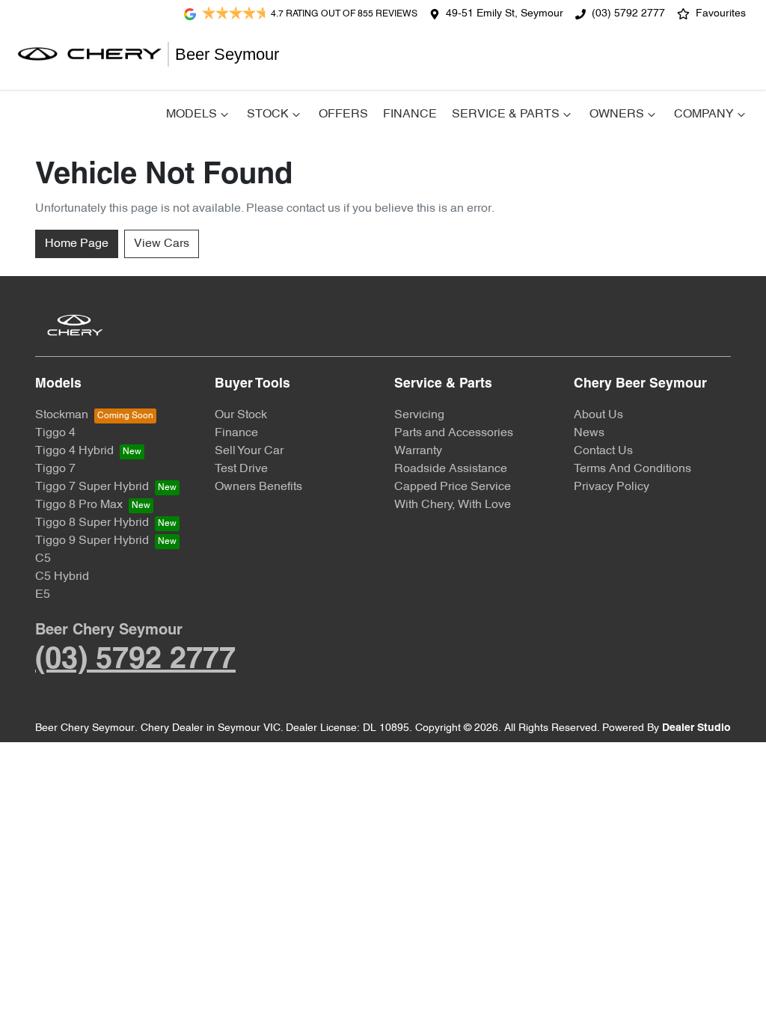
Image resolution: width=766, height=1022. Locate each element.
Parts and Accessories (453, 433)
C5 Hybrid (62, 577)
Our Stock (241, 415)
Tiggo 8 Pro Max (79, 505)
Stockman (61, 415)
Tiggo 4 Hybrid (74, 451)
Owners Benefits (258, 487)
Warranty (418, 451)
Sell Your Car (249, 451)
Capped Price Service (452, 487)
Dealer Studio (696, 728)
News (589, 433)
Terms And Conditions (632, 469)
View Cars (161, 244)
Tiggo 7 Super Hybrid (92, 487)
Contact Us (603, 451)
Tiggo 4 (55, 433)
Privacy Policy (611, 487)
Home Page (76, 244)
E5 (42, 595)
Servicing (419, 415)
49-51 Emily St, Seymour (504, 14)
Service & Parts (506, 114)
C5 (43, 559)
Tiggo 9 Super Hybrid (92, 541)
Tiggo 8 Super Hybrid (92, 523)
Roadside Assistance (450, 469)
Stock (268, 114)
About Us (598, 415)
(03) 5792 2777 (628, 14)
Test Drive (241, 469)
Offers (343, 114)
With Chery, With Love (452, 505)
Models (191, 114)
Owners (616, 114)
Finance (410, 114)
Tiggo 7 (55, 469)
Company (704, 114)
